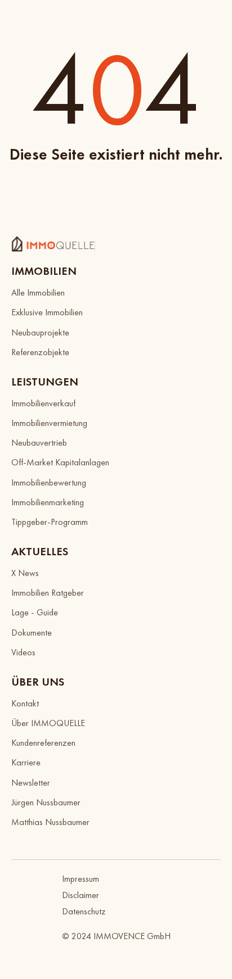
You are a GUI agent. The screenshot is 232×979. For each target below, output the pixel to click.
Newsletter (30, 782)
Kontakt (25, 703)
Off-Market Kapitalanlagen (60, 462)
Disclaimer (80, 895)
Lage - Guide (34, 612)
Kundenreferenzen (43, 743)
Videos (23, 652)
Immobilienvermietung (49, 423)
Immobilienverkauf (43, 403)
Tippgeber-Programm (49, 522)
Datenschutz (84, 911)
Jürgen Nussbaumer (46, 802)
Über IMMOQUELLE (48, 723)
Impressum (80, 879)
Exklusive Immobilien (47, 312)
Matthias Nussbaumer (50, 822)
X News (25, 573)
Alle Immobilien (38, 292)
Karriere (26, 762)
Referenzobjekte (40, 352)
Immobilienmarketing (47, 502)
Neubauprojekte (40, 332)
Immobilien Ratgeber (47, 593)
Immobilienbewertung (48, 482)
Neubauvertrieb (39, 442)
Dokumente (31, 632)
